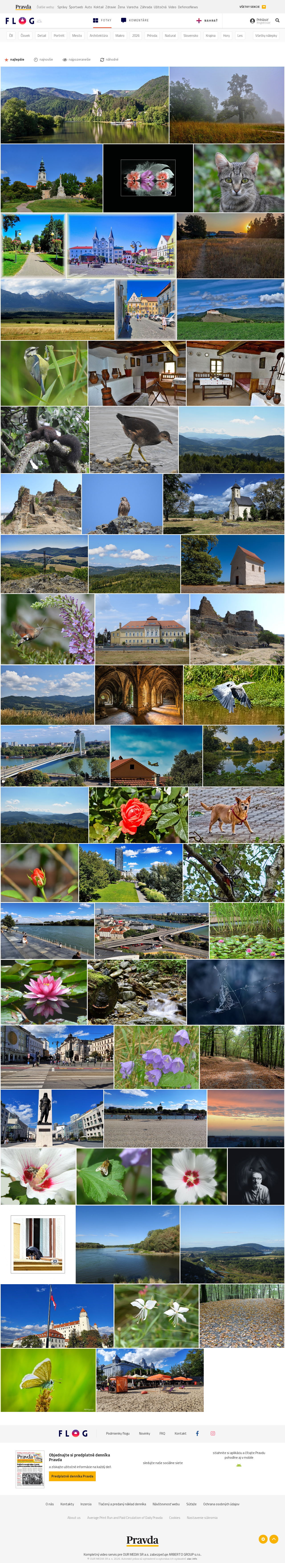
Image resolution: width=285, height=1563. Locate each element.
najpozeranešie (79, 59)
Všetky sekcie (250, 7)
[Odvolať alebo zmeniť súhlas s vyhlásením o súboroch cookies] (263, 1539)
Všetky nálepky (266, 35)
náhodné (111, 59)
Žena (121, 7)
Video (172, 7)
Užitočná (160, 7)
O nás (50, 1504)
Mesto (77, 35)
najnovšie (46, 59)
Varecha (132, 7)
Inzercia (86, 1504)
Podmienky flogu (118, 1433)
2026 (135, 35)
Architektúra (99, 35)
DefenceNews (188, 7)
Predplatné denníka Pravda (72, 1476)
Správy (62, 7)
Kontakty (67, 1504)
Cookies (174, 1517)
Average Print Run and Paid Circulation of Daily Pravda (125, 1517)
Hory (226, 35)
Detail (42, 35)
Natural (170, 35)
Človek (25, 35)
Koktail (99, 7)
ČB (11, 35)
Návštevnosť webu (166, 1504)
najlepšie (17, 59)
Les (240, 35)
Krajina (211, 35)
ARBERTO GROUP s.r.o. (185, 1554)
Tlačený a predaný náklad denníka (122, 1504)
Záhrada (146, 7)
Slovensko (190, 35)
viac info (192, 1559)
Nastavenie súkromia (202, 1517)
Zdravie (110, 7)
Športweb (76, 7)
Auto (88, 7)
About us (74, 1517)
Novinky (144, 1433)
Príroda (152, 35)
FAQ (162, 1433)
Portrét (59, 35)
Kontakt (181, 1433)
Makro (120, 35)
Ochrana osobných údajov (221, 1504)
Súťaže (191, 1504)
